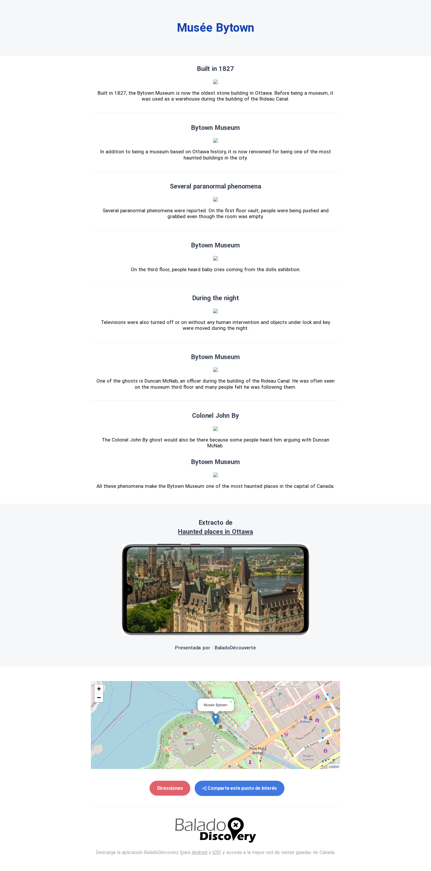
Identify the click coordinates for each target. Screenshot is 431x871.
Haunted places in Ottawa (215, 531)
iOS (216, 852)
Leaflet (334, 766)
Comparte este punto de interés (242, 788)
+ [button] (99, 688)
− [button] (99, 697)
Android (199, 852)
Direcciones (170, 788)
